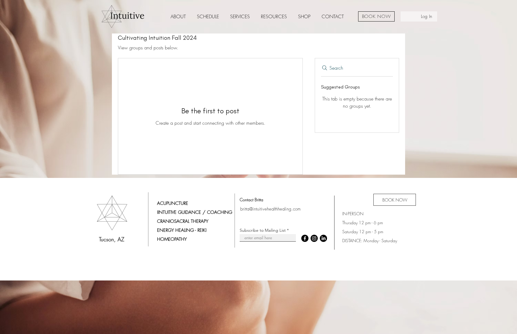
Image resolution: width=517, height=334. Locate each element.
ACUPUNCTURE (172, 203)
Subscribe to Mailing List (263, 230)
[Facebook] (304, 238)
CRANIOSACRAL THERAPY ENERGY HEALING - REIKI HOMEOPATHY (182, 230)
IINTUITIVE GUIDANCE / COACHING (194, 212)
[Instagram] (314, 238)
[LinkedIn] (323, 238)
